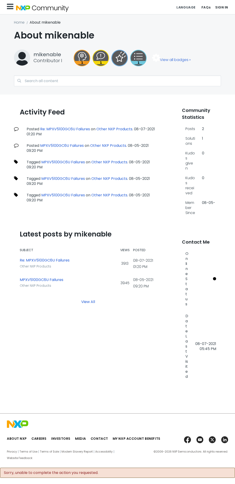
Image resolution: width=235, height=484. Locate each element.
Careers (39, 438)
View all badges (174, 59)
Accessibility (104, 451)
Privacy (12, 451)
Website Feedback (19, 458)
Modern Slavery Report (77, 451)
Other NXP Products (114, 129)
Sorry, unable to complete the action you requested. (51, 472)
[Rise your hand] (138, 58)
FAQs (206, 7)
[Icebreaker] (100, 58)
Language (185, 7)
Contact (99, 438)
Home (19, 22)
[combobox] (117, 80)
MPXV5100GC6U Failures (62, 145)
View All (88, 301)
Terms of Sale (49, 451)
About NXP (17, 438)
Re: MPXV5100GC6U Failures (65, 129)
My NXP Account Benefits (136, 438)
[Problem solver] (82, 58)
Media (80, 438)
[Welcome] (119, 58)
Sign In (221, 7)
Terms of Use (28, 451)
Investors (60, 438)
